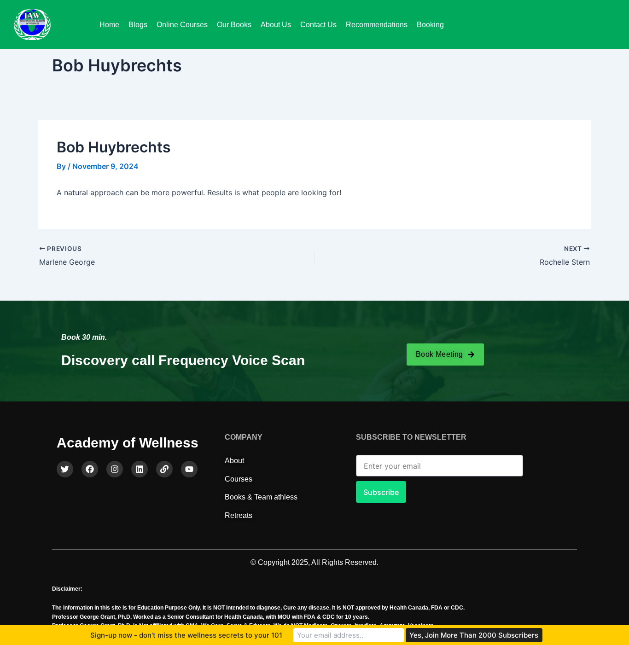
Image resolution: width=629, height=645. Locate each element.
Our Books (234, 25)
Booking (430, 25)
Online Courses (182, 25)
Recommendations (377, 25)
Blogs (137, 25)
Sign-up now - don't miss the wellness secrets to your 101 (186, 635)
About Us (276, 25)
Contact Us (318, 25)
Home (109, 25)
